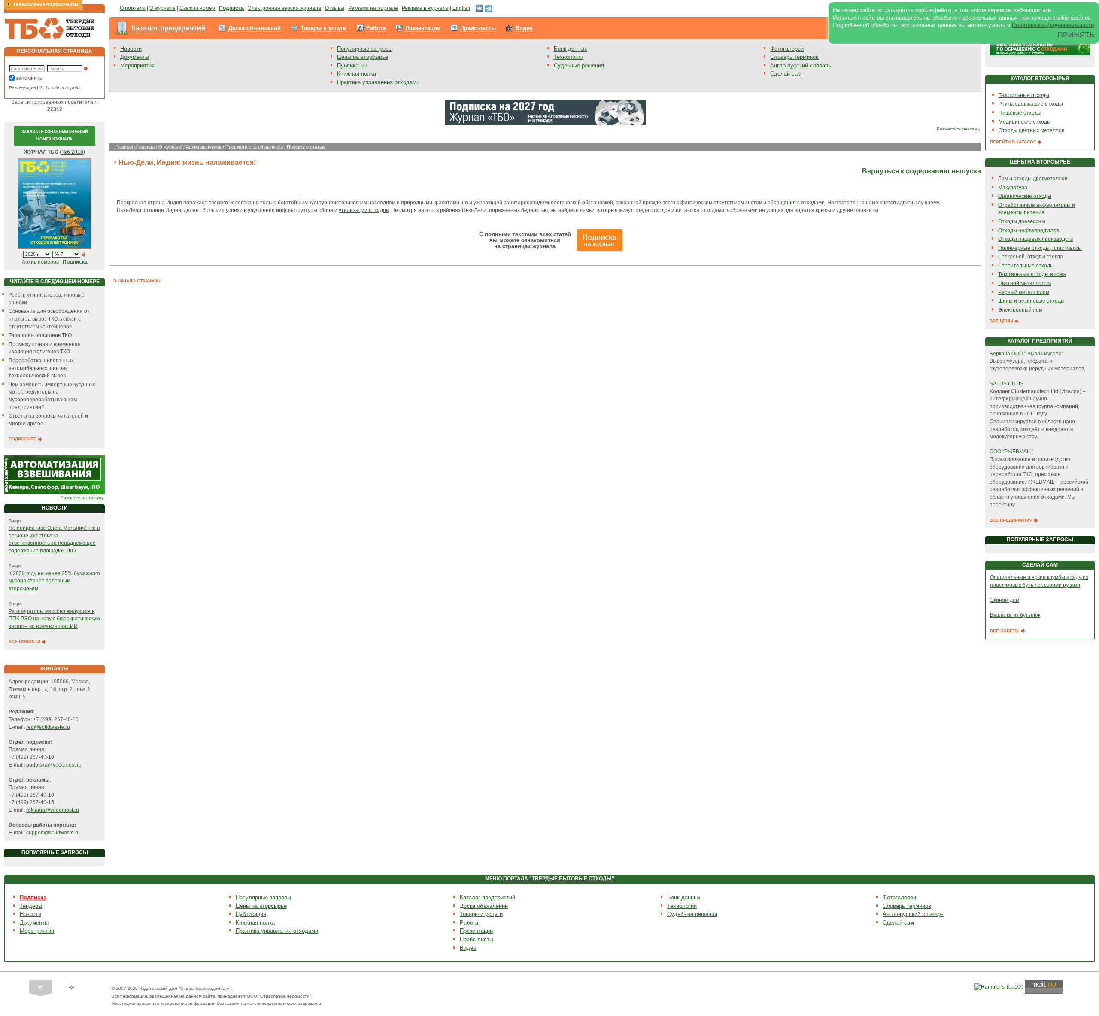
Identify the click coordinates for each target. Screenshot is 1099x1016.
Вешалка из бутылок (1015, 615)
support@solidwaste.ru (53, 833)
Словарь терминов (794, 57)
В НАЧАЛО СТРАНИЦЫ (137, 281)
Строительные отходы (1026, 266)
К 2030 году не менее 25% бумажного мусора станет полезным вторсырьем (54, 580)
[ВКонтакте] (479, 8)
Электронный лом (1020, 310)
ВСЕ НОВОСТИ (25, 641)
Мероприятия (137, 65)
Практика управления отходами (378, 82)
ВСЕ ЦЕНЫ (1002, 320)
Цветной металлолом (1024, 283)
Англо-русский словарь (800, 65)
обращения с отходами (796, 203)
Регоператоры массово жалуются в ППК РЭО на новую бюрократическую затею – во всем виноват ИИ (54, 618)
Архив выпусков (204, 146)
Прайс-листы (478, 28)
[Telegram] (488, 8)
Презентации (422, 28)
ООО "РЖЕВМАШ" (1011, 452)
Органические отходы (1024, 196)
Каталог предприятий (168, 28)
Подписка (33, 897)
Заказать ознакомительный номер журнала (54, 136)
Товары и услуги (323, 28)
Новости (131, 48)
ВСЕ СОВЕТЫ (1005, 630)
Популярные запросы (364, 48)
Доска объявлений (254, 28)
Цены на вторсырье (362, 57)
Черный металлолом (1023, 292)
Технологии (568, 57)
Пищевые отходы (1020, 113)
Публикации (352, 65)
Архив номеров (40, 262)
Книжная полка (356, 73)
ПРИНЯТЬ (1076, 34)
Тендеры (31, 906)
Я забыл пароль (63, 87)
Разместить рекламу (82, 497)
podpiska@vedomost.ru (54, 765)
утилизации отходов (364, 210)
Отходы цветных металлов (1031, 130)
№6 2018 (72, 152)
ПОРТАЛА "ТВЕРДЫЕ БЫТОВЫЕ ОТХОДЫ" (558, 879)
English (461, 8)
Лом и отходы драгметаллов (1032, 179)
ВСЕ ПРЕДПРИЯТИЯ (1012, 520)
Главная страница (135, 146)
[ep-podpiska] (545, 112)
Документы (134, 57)
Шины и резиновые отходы (1031, 301)
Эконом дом (1004, 600)
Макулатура (1012, 188)
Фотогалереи (787, 48)
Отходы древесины (1021, 221)
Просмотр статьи (306, 146)
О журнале (170, 146)
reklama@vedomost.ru (52, 810)
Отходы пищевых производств (1035, 239)
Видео (524, 28)
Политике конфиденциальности (1053, 25)
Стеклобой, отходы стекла (1030, 257)
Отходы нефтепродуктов (1028, 230)
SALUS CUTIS (1006, 384)
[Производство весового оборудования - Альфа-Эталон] (54, 474)
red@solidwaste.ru (48, 727)
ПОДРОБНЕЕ (23, 439)
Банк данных (570, 48)
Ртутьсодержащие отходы (1031, 104)
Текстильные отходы (1024, 95)
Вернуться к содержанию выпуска (921, 171)
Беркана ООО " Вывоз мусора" (1026, 354)
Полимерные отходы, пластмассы (1040, 248)
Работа (376, 28)
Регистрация (22, 87)
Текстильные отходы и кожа (1032, 274)
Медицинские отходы (1025, 122)
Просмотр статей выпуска (254, 146)
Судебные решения (579, 65)
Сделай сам (785, 73)
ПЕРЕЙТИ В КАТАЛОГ (1013, 142)
